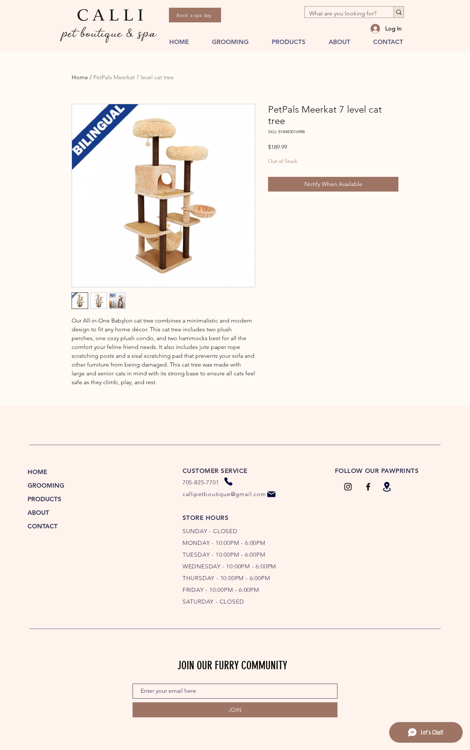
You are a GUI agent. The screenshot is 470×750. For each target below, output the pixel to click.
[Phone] (228, 481)
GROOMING (46, 485)
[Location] (387, 486)
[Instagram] (348, 487)
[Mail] (271, 494)
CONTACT (43, 526)
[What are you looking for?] (399, 12)
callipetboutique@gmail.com (224, 494)
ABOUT (38, 512)
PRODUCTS (44, 499)
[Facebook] (368, 487)
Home (80, 77)
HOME (37, 472)
